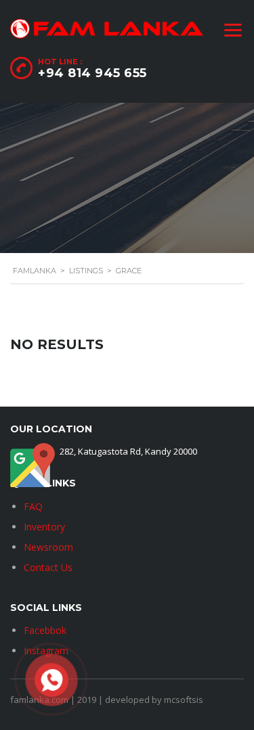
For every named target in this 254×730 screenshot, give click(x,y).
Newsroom (48, 547)
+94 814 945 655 (92, 73)
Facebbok (45, 630)
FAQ (33, 506)
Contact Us (48, 567)
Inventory (44, 526)
